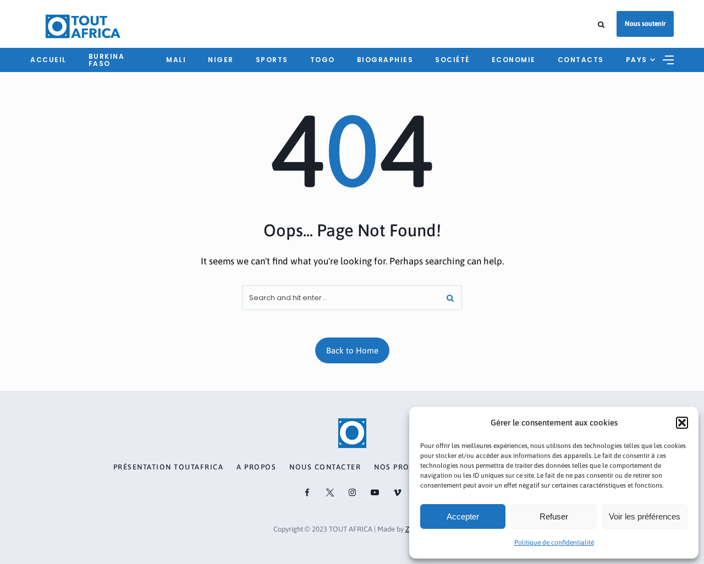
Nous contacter (325, 467)
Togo (322, 59)
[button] (682, 422)
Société (452, 59)
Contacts (581, 59)
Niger (221, 59)
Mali (176, 59)
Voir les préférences (644, 516)
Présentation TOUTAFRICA (168, 467)
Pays (636, 59)
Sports (272, 59)
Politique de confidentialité (554, 542)
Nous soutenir (645, 23)
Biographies (385, 59)
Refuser (554, 516)
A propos (256, 467)
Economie (514, 59)
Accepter (463, 516)
